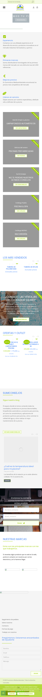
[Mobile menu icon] (4, 7)
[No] (40, 691)
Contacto (5, 626)
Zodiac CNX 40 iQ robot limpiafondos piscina (11, 345)
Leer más (7, 480)
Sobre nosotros (7, 623)
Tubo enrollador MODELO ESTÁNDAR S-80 (31, 344)
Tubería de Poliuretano (11, 268)
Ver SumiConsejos (21, 319)
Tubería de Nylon (31, 267)
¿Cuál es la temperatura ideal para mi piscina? (19, 467)
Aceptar (12, 693)
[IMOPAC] (29, 575)
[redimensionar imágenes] (21, 450)
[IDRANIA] (12, 571)
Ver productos (21, 20)
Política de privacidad (26, 693)
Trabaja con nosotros (9, 632)
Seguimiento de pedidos (10, 619)
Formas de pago (7, 629)
